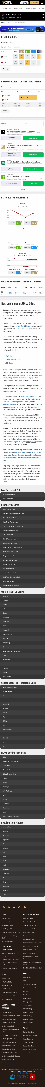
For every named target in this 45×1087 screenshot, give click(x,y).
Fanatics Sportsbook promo (19, 402)
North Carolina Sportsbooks (11, 651)
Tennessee (6, 664)
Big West (6, 840)
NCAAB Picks (30, 8)
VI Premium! (21, 391)
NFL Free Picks (7, 982)
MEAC (5, 861)
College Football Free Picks (10, 992)
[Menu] (42, 3)
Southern (5, 882)
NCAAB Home (7, 8)
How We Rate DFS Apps (9, 968)
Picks (9, 22)
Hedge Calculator (28, 1046)
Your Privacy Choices (8, 1063)
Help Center (27, 998)
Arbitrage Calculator (29, 1053)
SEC (4, 734)
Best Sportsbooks (7, 1012)
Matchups (6, 787)
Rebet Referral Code (29, 950)
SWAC (5, 895)
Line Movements (20, 22)
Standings (6, 808)
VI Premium (27, 977)
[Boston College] (6, 56)
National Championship (10, 687)
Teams (5, 799)
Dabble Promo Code (9, 564)
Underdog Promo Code (10, 543)
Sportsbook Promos (29, 984)
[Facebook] (4, 907)
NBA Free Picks (8, 499)
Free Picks (6, 765)
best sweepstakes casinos (31, 452)
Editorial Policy (28, 1019)
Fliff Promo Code (8, 535)
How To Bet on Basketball (11, 816)
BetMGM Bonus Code (10, 518)
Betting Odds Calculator (30, 1035)
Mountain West (7, 729)
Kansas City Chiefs (22, 326)
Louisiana (6, 621)
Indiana (5, 609)
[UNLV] (5, 62)
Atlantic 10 (6, 704)
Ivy (4, 852)
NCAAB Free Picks (9, 494)
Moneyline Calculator (29, 1049)
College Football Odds (13, 359)
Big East (5, 708)
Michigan (5, 638)
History (5, 812)
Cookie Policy (27, 1015)
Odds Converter (28, 1039)
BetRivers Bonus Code (10, 560)
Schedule (6, 804)
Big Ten (5, 717)
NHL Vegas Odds (7, 941)
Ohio (4, 655)
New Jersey (6, 643)
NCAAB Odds (18, 8)
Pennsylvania (7, 659)
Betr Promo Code (8, 568)
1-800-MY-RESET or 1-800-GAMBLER (30, 1070)
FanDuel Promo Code (9, 573)
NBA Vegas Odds (7, 925)
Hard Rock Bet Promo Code (11, 577)
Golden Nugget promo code (22, 455)
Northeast (6, 869)
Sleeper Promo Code (8, 1045)
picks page (9, 391)
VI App (25, 981)
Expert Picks (6, 978)
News (4, 795)
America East (7, 827)
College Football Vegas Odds (11, 932)
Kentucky (6, 617)
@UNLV (17, 293)
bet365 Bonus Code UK (9, 1059)
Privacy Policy (27, 1002)
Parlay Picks (7, 770)
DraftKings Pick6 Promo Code (12, 547)
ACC (4, 695)
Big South (6, 835)
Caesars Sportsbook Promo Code (13, 526)
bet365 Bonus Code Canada (11, 1056)
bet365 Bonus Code (9, 509)
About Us (26, 991)
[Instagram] (25, 907)
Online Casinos (28, 1022)
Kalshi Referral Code (9, 539)
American (6, 700)
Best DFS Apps (28, 918)
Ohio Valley (6, 873)
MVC (4, 865)
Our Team (26, 995)
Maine (5, 626)
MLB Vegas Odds (7, 929)
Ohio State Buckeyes (24, 329)
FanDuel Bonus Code (8, 1022)
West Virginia (7, 676)
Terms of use (27, 1005)
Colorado (5, 600)
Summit (5, 890)
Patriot (5, 878)
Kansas (5, 613)
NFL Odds (8, 356)
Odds (3, 22)
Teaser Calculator (28, 1042)
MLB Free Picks (7, 989)
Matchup (5, 69)
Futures (5, 778)
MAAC (5, 856)
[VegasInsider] (22, 903)
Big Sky (5, 831)
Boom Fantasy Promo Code (32, 943)
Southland (6, 886)
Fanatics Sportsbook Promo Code (13, 513)
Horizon (5, 848)
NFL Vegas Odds (7, 922)
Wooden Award (7, 691)
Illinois (5, 604)
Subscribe (34, 3)
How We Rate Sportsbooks (10, 959)
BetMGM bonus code (10, 404)
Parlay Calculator (28, 1032)
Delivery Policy (28, 1012)
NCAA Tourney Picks (9, 774)
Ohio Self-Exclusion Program (22, 1073)
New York (6, 647)
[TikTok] (19, 907)
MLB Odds (9, 363)
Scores (5, 782)
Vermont (5, 668)
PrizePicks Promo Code (10, 552)
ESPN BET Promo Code (10, 530)
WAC (4, 742)
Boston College (10, 292)
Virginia (5, 672)
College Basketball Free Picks (11, 996)
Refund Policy (27, 1009)
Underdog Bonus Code (9, 1039)
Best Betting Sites (8, 581)
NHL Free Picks (7, 999)
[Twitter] (9, 907)
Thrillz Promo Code (29, 929)
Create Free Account (29, 98)
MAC (4, 725)
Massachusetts (7, 634)
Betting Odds (6, 918)
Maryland (6, 630)
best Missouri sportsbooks (22, 439)
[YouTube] (14, 907)
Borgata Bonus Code (9, 556)
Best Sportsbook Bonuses (11, 585)
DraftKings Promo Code (10, 522)
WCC (4, 746)
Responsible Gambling (30, 988)
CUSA (5, 721)
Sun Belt (5, 738)
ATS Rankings (7, 791)
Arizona (5, 596)
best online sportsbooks (29, 396)
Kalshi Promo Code (29, 953)
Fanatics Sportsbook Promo (11, 1015)
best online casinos (12, 452)
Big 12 (5, 712)
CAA (4, 844)
